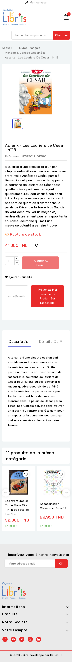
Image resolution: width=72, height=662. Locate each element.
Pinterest (21, 639)
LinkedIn (38, 639)
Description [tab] (20, 341)
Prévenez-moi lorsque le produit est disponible (47, 296)
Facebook (5, 639)
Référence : (13, 156)
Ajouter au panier (41, 263)
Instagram (30, 639)
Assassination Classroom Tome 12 (53, 506)
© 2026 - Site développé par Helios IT (36, 655)
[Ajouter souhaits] (26, 474)
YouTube (13, 639)
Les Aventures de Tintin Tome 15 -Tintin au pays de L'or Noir (17, 507)
